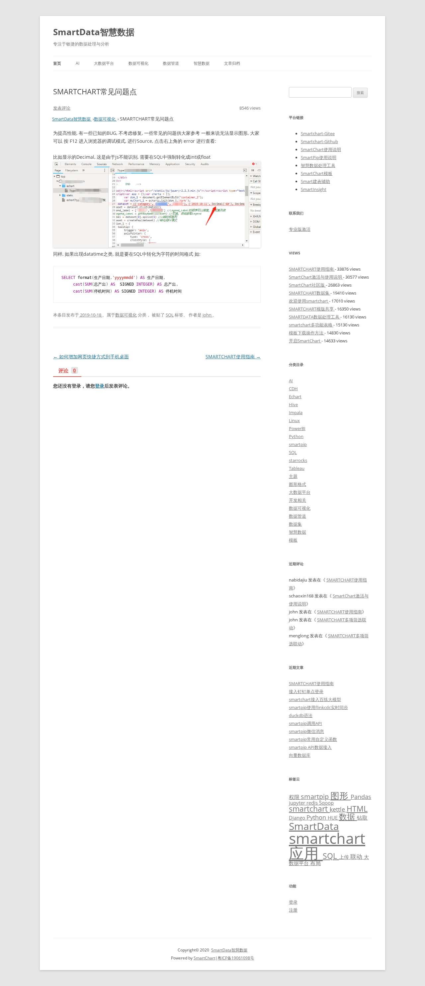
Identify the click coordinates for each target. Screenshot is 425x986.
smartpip (298, 444)
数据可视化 (138, 63)
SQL (170, 315)
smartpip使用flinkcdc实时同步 (318, 707)
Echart (295, 397)
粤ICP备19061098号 (235, 958)
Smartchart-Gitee (318, 133)
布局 (315, 863)
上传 (344, 856)
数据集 (295, 524)
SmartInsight (313, 189)
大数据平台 (104, 63)
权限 (295, 797)
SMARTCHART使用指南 (233, 356)
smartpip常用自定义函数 (313, 739)
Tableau (296, 468)
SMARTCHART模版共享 (312, 309)
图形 (340, 795)
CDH (293, 389)
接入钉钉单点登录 (306, 691)
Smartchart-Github (319, 141)
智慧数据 (202, 63)
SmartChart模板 (316, 173)
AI (77, 63)
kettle (338, 809)
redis (312, 802)
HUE (333, 817)
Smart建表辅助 (315, 181)
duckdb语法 (300, 715)
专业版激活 (299, 229)
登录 (99, 386)
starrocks (298, 460)
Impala (295, 412)
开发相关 (297, 500)
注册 (293, 910)
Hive (293, 404)
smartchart (309, 809)
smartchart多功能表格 (311, 325)
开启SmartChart (305, 341)
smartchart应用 (327, 845)
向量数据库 (299, 755)
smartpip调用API (305, 723)
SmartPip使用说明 (318, 157)
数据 (348, 816)
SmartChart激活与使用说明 (316, 277)
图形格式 (297, 484)
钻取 (362, 817)
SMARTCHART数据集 (309, 293)
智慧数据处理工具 (318, 165)
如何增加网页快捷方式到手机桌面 (91, 356)
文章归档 (232, 63)
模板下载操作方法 (306, 333)
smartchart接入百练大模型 (315, 699)
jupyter (297, 802)
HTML (357, 809)
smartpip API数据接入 (310, 747)
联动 (357, 856)
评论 (67, 371)
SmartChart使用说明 (321, 149)
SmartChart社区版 (307, 285)
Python (296, 436)
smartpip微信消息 (306, 731)
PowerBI (297, 428)
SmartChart (204, 958)
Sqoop (326, 802)
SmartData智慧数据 (93, 32)
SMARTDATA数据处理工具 (314, 317)
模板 (293, 540)
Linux (294, 420)
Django (297, 817)
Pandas (361, 797)
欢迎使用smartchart (309, 301)
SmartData (314, 826)
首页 (57, 63)
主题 (293, 476)
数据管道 (171, 63)
